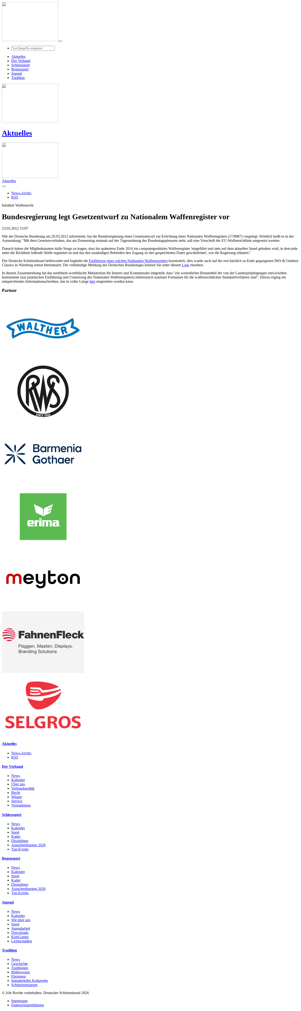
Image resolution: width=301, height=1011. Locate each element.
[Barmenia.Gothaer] (43, 484)
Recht (15, 793)
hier (92, 281)
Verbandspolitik (23, 788)
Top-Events (19, 849)
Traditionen (19, 968)
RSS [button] (14, 197)
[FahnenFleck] (43, 672)
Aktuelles (17, 133)
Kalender (18, 780)
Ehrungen (18, 976)
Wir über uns (20, 920)
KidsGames (20, 937)
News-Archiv (21, 753)
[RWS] (43, 421)
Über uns (18, 784)
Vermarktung (21, 805)
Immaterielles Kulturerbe (29, 981)
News (15, 776)
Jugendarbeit (20, 928)
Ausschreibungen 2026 (28, 845)
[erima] (43, 546)
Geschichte (19, 964)
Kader (15, 837)
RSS (14, 757)
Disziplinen (19, 841)
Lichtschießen (21, 941)
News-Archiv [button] (21, 193)
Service (16, 801)
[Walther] (43, 358)
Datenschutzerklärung (27, 1005)
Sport (15, 832)
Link (185, 265)
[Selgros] (43, 735)
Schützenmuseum (24, 985)
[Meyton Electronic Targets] (43, 609)
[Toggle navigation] (60, 41)
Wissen (16, 797)
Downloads (19, 933)
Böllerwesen (20, 972)
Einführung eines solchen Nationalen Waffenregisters (128, 261)
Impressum (19, 1001)
